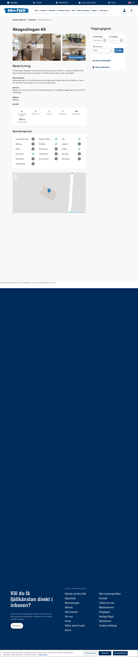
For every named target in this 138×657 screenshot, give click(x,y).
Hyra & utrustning (83, 10)
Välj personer (97, 46)
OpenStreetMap (73, 212)
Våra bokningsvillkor (110, 593)
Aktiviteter (52, 10)
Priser (68, 621)
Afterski (69, 607)
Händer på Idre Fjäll (75, 593)
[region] (69, 653)
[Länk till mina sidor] (124, 10)
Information (103, 10)
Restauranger (72, 602)
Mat (73, 10)
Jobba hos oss (106, 602)
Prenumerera (17, 626)
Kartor (68, 630)
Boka (36, 10)
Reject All (105, 653)
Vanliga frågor (106, 616)
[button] (49, 191)
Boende (43, 10)
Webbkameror (106, 607)
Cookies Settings (108, 625)
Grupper (94, 10)
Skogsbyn (32, 20)
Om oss (69, 616)
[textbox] (49, 85)
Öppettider (70, 598)
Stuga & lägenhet (19, 20)
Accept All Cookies (120, 653)
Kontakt (103, 598)
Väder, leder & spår (75, 625)
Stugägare (104, 611)
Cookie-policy (42, 654)
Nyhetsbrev (105, 621)
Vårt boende (71, 611)
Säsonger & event (64, 10)
